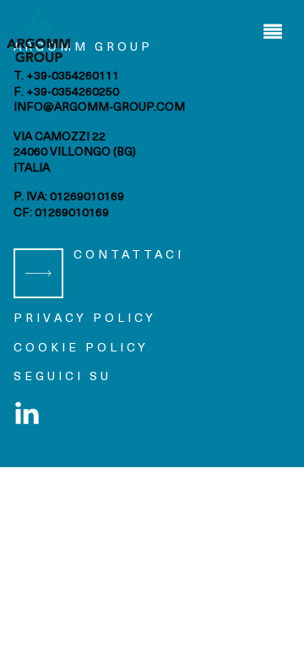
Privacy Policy (85, 319)
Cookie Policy (81, 348)
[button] (272, 31)
